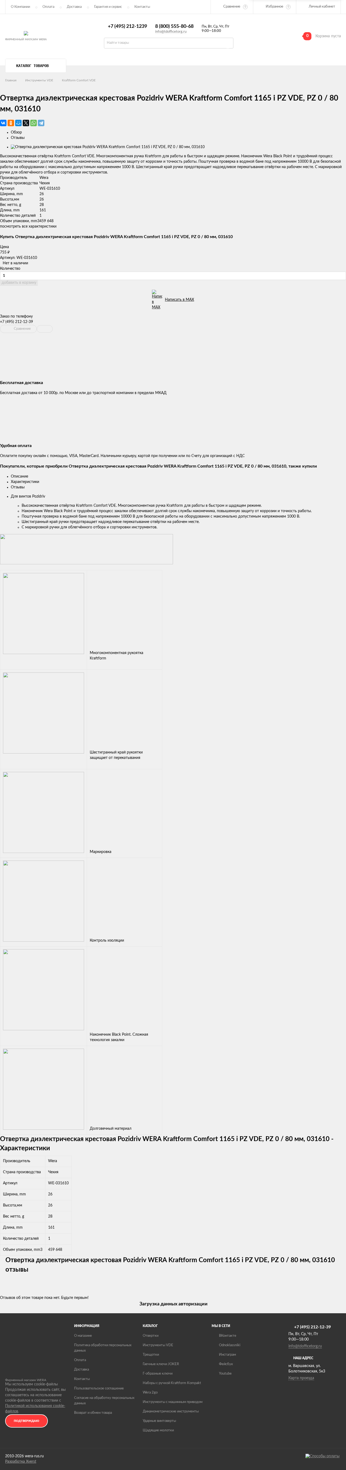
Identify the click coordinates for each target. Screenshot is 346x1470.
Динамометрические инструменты (171, 1411)
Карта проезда (301, 1378)
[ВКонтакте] (3, 123)
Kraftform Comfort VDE (79, 80)
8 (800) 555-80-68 (174, 26)
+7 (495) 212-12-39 (16, 322)
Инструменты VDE (39, 80)
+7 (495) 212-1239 (127, 26)
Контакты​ (142, 7)
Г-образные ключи (157, 1373)
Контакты (82, 1379)
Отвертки (150, 1336)
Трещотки (151, 1354)
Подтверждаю (26, 1420)
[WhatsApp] (33, 123)
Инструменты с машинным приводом (172, 1402)
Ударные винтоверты (159, 1421)
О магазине (83, 1336)
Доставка (74, 7)
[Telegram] (41, 123)
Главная (10, 80)
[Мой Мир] (18, 123)
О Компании (20, 7)
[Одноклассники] (11, 123)
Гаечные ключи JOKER (161, 1364)
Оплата (48, 7)
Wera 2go (150, 1392)
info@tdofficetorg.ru (171, 32)
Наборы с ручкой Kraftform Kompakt (172, 1383)
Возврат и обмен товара (93, 1413)
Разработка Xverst (20, 1462)
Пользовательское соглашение (99, 1388)
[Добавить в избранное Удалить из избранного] (45, 329)
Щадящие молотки (158, 1430)
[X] (26, 123)
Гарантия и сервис (108, 7)
